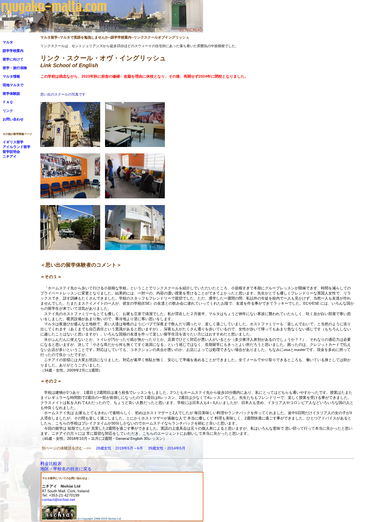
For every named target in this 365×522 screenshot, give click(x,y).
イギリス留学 (13, 142)
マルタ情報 (11, 76)
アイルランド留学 (16, 147)
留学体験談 (11, 94)
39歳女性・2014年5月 (166, 448)
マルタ (8, 42)
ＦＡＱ (8, 102)
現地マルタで (13, 85)
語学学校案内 (13, 51)
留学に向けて (13, 59)
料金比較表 (51, 463)
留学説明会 (11, 152)
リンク (8, 111)
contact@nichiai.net (58, 499)
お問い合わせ (13, 119)
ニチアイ (10, 156)
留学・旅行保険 (15, 68)
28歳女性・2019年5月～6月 (119, 448)
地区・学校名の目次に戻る (66, 469)
